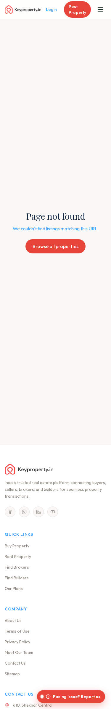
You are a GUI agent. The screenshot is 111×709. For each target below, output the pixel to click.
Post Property (77, 9)
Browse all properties (55, 246)
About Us (13, 620)
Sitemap (12, 673)
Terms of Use (17, 631)
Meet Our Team (19, 652)
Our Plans (14, 588)
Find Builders (17, 578)
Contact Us (15, 663)
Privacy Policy (17, 641)
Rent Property (18, 556)
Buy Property (17, 546)
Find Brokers (17, 567)
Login (51, 9)
